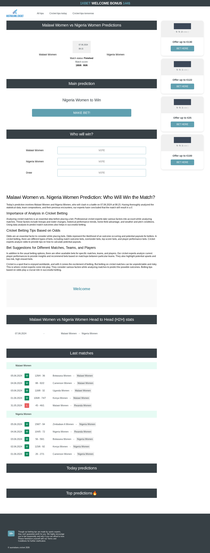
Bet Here (182, 48)
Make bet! (81, 113)
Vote (102, 150)
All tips (40, 13)
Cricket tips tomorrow (83, 13)
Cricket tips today (58, 13)
